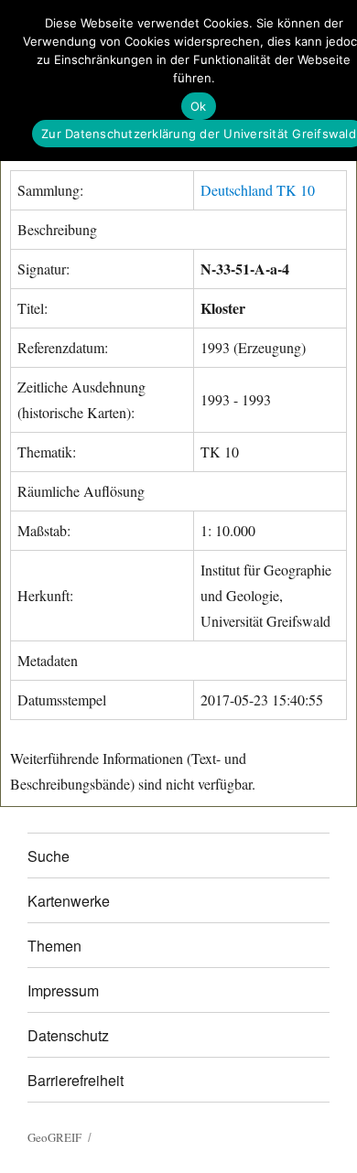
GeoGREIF (54, 1137)
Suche (48, 855)
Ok (198, 106)
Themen (54, 945)
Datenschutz (68, 1035)
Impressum (63, 990)
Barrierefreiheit (75, 1080)
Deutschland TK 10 (257, 189)
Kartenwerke (68, 900)
